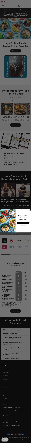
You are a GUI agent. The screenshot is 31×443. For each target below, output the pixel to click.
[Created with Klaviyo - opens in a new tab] (15, 233)
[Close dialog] (29, 210)
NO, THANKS (23, 225)
